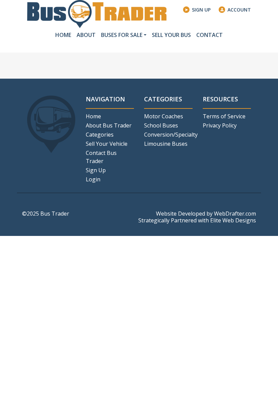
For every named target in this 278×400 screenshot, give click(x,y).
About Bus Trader (109, 125)
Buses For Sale (121, 35)
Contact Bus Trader (101, 157)
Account (239, 9)
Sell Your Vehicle (106, 143)
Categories (100, 134)
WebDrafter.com (235, 213)
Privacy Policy (220, 125)
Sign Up (201, 9)
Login (93, 179)
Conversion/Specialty (168, 134)
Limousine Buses (165, 143)
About (86, 35)
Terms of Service (224, 116)
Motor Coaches (163, 116)
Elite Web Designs (233, 220)
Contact (209, 35)
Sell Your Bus (171, 35)
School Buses (161, 125)
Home (63, 35)
